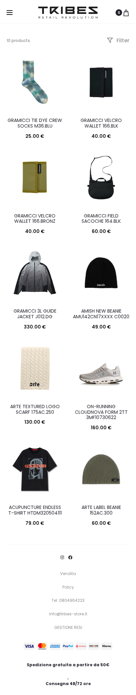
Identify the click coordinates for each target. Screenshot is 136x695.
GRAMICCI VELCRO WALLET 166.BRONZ (34, 218)
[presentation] (11, 273)
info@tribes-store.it (68, 614)
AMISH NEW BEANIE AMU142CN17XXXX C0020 (101, 314)
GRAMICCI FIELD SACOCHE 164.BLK (101, 218)
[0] (126, 13)
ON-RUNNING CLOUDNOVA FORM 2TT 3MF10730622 (101, 412)
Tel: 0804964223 (68, 600)
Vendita (68, 573)
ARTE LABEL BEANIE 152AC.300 (101, 510)
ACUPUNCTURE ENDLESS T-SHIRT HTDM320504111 (35, 510)
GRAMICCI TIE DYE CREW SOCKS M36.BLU (35, 123)
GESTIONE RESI (68, 627)
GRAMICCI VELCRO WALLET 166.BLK (101, 123)
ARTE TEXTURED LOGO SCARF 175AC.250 (35, 409)
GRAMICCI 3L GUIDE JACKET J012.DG (35, 314)
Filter (122, 40)
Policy (68, 587)
